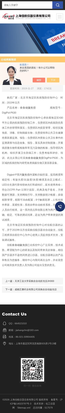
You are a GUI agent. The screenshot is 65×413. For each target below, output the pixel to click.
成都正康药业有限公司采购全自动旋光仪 (36, 289)
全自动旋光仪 (28, 107)
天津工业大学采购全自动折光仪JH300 (34, 281)
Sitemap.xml (23, 407)
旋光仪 (26, 174)
